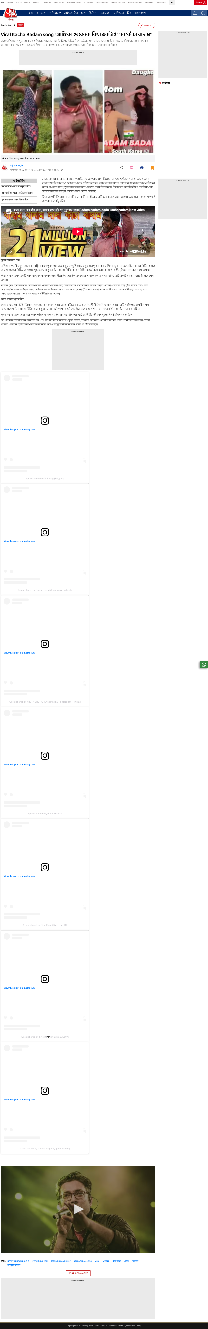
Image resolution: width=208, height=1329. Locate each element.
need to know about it (18, 1261)
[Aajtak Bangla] (4, 167)
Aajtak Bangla (16, 166)
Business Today (74, 2)
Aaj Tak (10, 2)
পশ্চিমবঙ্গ (55, 13)
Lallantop (47, 2)
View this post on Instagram (19, 429)
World (106, 1261)
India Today (59, 2)
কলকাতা (41, 13)
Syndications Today (132, 1325)
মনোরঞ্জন (105, 13)
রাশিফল (119, 13)
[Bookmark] (152, 169)
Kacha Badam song (83, 1261)
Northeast (149, 2)
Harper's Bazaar (118, 2)
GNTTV (36, 2)
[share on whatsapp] (204, 664)
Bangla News (7, 25)
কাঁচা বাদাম (117, 1261)
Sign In (199, 2)
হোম (30, 13)
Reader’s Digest (135, 2)
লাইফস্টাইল (71, 13)
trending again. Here (61, 1261)
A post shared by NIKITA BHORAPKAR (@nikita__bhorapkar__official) (45, 701)
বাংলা (2, 2)
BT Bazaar (88, 2)
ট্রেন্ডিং (126, 1261)
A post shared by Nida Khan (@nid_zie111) (45, 925)
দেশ (83, 13)
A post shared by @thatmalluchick (44, 813)
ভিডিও (92, 13)
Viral (97, 1261)
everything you (40, 1261)
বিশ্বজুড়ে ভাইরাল (13, 1265)
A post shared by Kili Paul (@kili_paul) (45, 478)
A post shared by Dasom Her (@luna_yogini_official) (45, 590)
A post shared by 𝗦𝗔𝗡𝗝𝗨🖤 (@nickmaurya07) (45, 1037)
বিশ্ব (129, 13)
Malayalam (161, 2)
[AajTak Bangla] (10, 14)
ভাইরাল (135, 1261)
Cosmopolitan (102, 2)
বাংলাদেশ (140, 13)
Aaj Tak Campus (23, 2)
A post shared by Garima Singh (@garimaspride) (45, 1148)
